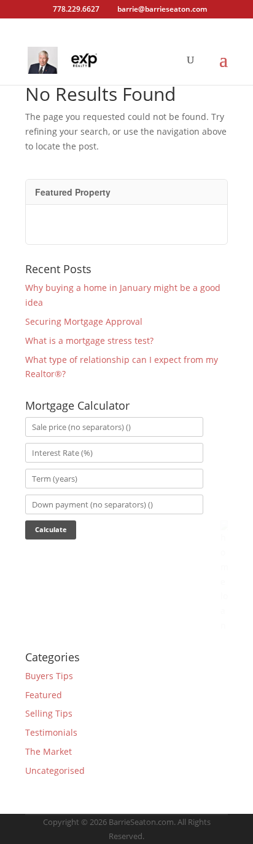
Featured (43, 695)
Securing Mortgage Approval (83, 321)
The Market (48, 751)
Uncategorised (55, 770)
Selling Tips (48, 713)
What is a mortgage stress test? (89, 340)
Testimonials (51, 732)
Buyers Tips (49, 676)
